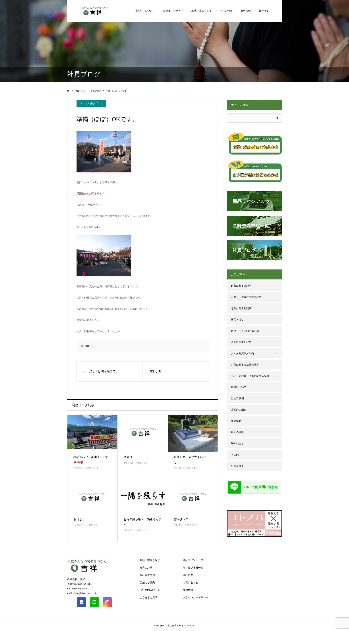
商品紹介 (236, 421)
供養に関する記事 (241, 285)
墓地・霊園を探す (201, 10)
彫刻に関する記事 (241, 308)
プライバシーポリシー (195, 597)
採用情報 (188, 590)
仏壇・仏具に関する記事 (245, 331)
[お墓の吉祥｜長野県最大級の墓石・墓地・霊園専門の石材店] (94, 10)
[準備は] (142, 433)
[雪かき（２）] (193, 497)
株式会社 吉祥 (76, 579)
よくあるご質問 (148, 597)
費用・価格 (237, 319)
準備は (128, 456)
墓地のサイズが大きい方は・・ (190, 459)
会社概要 (264, 10)
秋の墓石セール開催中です (90, 456)
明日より (79, 519)
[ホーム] (68, 90)
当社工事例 (192, 468)
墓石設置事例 (147, 575)
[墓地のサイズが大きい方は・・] (193, 433)
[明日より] (92, 497)
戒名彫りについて (145, 10)
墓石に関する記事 (241, 342)
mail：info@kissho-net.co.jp (82, 593)
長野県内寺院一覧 (150, 590)
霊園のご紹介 (238, 409)
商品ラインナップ (173, 10)
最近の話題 (237, 432)
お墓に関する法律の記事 (245, 364)
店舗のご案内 (147, 582)
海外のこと (237, 443)
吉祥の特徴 (226, 10)
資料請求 (245, 10)
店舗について (92, 468)
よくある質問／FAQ (242, 353)
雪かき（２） (182, 519)
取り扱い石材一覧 (193, 567)
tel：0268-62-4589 (77, 588)
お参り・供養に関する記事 (246, 297)
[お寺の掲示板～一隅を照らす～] (142, 497)
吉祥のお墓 (146, 567)
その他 (235, 454)
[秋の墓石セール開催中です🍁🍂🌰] (92, 433)
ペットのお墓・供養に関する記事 (250, 376)
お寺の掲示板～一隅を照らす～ (142, 522)
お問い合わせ (190, 582)
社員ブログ (96, 103)
